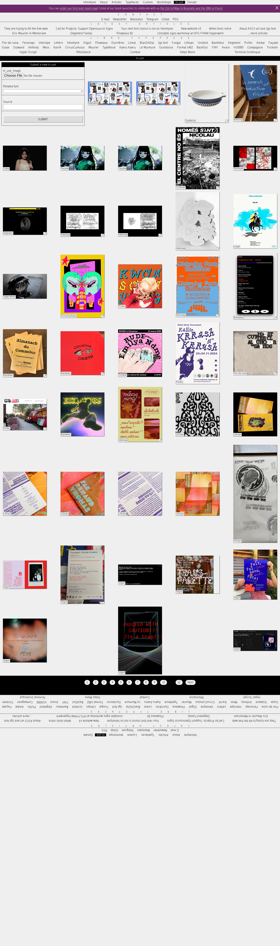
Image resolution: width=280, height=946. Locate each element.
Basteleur (218, 42)
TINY (215, 47)
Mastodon (136, 19)
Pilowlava (101, 42)
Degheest (234, 42)
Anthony (33, 47)
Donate (192, 2)
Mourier (94, 47)
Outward (18, 47)
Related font (11, 86)
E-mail (105, 19)
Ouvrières (117, 42)
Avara (226, 47)
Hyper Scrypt (28, 52)
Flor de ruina (10, 42)
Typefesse (109, 47)
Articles (117, 2)
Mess (46, 47)
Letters (58, 42)
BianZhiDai (147, 42)
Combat (135, 52)
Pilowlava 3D (125, 33)
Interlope (44, 42)
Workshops (164, 2)
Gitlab (165, 19)
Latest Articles (143, 24)
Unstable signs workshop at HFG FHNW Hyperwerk (191, 33)
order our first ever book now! (79, 8)
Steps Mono (187, 52)
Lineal (132, 42)
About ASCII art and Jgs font (257, 28)
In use (179, 2)
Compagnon (255, 47)
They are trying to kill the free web (26, 28)
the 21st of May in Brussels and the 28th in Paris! (191, 8)
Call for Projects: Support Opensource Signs (84, 28)
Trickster (272, 47)
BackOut (202, 47)
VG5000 (238, 47)
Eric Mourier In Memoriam (29, 33)
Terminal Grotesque (247, 52)
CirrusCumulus (75, 47)
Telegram (152, 19)
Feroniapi (28, 42)
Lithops (189, 42)
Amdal (261, 42)
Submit (43, 119)
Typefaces (132, 2)
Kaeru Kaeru (127, 47)
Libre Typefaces (143, 38)
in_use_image (12, 70)
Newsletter (120, 19)
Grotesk (203, 42)
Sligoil (87, 42)
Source (7, 101)
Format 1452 (185, 47)
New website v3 (191, 28)
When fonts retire (220, 28)
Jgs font (163, 42)
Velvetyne (89, 2)
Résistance (83, 52)
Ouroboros (166, 47)
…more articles (258, 33)
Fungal (176, 42)
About (104, 2)
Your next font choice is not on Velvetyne (147, 28)
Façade (273, 42)
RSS (176, 19)
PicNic (248, 42)
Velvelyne (73, 42)
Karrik (57, 47)
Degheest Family (81, 33)
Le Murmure (147, 47)
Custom (148, 2)
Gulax (5, 47)
